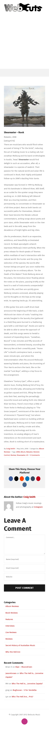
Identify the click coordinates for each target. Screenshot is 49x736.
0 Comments (35, 455)
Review (13, 455)
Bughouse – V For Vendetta (24, 690)
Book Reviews (11, 613)
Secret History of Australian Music (20, 645)
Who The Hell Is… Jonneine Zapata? (27, 683)
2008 (18, 452)
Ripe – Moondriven (23, 667)
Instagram (38, 507)
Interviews (10, 626)
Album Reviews (12, 606)
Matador (29, 452)
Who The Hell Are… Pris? (22, 696)
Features (9, 619)
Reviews (9, 639)
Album (23, 452)
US (27, 455)
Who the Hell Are (12, 652)
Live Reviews (10, 632)
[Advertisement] (24, 43)
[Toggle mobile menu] (44, 13)
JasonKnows (10, 673)
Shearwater (21, 455)
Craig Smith (10, 449)
